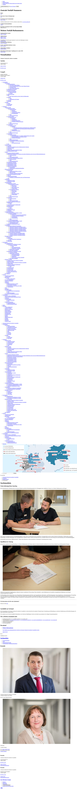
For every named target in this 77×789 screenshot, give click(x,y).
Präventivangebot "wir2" (11, 270)
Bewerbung (7, 277)
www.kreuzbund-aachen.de (15, 619)
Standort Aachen (8, 107)
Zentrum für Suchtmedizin (12, 166)
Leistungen (5, 106)
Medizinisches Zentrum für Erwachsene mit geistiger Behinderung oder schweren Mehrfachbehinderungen (26, 154)
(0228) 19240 (2, 51)
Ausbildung (7, 282)
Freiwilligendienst (8, 289)
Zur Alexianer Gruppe (5, 779)
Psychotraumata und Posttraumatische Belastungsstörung (24, 128)
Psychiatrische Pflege (15, 255)
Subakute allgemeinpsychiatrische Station (14, 150)
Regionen (4, 306)
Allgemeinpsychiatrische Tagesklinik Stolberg (17, 229)
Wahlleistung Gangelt (11, 181)
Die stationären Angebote (13, 184)
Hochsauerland (7, 313)
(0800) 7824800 (3, 34)
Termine (8, 103)
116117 (1, 24)
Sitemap (4, 781)
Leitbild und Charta (10, 94)
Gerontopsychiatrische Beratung (17, 121)
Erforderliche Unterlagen (16, 248)
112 (1, 17)
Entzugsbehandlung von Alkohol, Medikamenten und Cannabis (23, 135)
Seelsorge (9, 97)
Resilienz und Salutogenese (12, 271)
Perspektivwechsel (10, 267)
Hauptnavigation (6, 2)
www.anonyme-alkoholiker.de (36, 619)
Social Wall (9, 105)
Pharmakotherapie (10, 205)
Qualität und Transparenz (11, 91)
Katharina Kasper (8, 312)
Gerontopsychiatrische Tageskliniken (13, 232)
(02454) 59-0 (2, 78)
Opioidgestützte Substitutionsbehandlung (16, 140)
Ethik (8, 95)
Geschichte (9, 100)
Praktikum (7, 288)
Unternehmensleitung (11, 84)
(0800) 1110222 (3, 38)
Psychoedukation (15, 113)
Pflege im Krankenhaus (9, 169)
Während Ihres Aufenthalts (14, 249)
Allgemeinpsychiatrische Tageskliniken (14, 226)
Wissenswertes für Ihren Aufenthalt (18, 257)
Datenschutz (5, 783)
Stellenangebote (8, 276)
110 (1, 14)
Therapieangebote (8, 182)
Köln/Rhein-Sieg (8, 314)
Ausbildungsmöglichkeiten (12, 176)
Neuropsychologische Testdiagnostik (13, 204)
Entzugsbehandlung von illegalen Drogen (19, 136)
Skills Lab (9, 175)
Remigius (6, 319)
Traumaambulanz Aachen (11, 164)
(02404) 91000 (3, 41)
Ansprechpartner (10, 286)
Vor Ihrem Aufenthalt (13, 245)
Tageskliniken (14, 111)
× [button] (0, 7)
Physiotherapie (9, 206)
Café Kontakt (14, 186)
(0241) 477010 (3, 66)
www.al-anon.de (54, 619)
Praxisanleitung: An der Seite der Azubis (14, 285)
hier (7, 603)
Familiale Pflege (10, 263)
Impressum (5, 782)
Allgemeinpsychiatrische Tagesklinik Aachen (17, 227)
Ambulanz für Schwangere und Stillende (19, 214)
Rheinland (7, 320)
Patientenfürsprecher (10, 265)
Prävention (9, 101)
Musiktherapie (9, 202)
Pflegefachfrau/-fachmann (11, 284)
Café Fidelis (9, 240)
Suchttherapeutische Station (12, 151)
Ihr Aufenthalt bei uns (9, 243)
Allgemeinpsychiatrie (11, 108)
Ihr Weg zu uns (3, 68)
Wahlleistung (7, 179)
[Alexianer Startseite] (12, 6)
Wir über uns (7, 83)
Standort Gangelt (8, 144)
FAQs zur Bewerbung (11, 278)
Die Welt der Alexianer (11, 90)
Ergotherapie (9, 197)
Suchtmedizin (9, 133)
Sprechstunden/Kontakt (13, 115)
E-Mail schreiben (3, 751)
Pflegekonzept (9, 170)
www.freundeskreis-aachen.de (25, 619)
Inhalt (4, 1)
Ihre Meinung (7, 273)
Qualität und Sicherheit (9, 302)
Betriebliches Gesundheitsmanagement (12, 293)
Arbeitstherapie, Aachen (11, 183)
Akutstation (9, 145)
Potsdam (6, 318)
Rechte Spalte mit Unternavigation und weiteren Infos (12, 3)
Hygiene (11, 93)
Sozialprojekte (9, 238)
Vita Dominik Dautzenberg (14, 88)
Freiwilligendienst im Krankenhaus (13, 290)
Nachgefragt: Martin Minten (14, 85)
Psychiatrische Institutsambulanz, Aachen (14, 212)
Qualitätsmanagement (11, 303)
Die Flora (13, 192)
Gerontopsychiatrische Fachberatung (15, 173)
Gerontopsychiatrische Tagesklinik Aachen (17, 233)
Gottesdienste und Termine (14, 99)
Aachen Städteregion (8, 307)
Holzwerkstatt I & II (15, 187)
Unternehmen (5, 82)
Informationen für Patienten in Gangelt (14, 251)
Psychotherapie (10, 124)
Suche (4, 305)
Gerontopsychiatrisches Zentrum (13, 153)
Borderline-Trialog (10, 261)
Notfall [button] (17, 6)
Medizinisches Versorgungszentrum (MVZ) (15, 158)
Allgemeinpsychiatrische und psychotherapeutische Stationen (18, 348)
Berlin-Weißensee (8, 311)
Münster (6, 316)
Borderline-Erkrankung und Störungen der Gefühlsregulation (25, 127)
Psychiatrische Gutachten (11, 162)
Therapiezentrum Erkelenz (12, 163)
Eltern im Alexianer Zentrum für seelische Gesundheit (16, 262)
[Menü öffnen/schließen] (4, 6)
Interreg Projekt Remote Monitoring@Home (13, 435)
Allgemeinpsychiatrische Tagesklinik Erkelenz (17, 230)
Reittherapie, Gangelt (11, 209)
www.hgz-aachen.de (26, 21)
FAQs (8, 301)
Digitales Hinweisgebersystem (8, 786)
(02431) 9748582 (3, 43)
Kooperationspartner (10, 292)
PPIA (6, 287)
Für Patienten (5, 242)
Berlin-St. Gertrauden (9, 309)
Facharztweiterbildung (9, 280)
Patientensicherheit (12, 92)
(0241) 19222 (2, 19)
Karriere (4, 274)
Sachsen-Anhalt (8, 321)
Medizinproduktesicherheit (12, 304)
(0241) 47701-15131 (6, 749)
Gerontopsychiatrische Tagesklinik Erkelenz (17, 235)
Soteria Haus (9, 350)
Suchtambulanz (12, 167)
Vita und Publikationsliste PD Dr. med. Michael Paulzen (19, 86)
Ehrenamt (9, 237)
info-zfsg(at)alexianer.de (4, 765)
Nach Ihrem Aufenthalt (13, 250)
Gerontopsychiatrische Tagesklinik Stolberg (17, 234)
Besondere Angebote (8, 236)
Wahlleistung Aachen (11, 180)
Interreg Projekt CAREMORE (10, 295)
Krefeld (6, 315)
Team (10, 98)
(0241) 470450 (3, 46)
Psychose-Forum (10, 269)
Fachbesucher (5, 294)
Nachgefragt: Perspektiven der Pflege (13, 174)
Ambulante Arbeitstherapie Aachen (13, 386)
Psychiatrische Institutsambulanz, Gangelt (14, 220)
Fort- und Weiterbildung (9, 279)
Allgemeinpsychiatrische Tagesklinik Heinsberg (17, 231)
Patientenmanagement (16, 254)
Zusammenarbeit (8, 437)
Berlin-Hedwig (7, 310)
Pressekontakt (9, 104)
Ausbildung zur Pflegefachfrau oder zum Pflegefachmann (19, 177)
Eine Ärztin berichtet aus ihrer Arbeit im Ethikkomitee (19, 96)
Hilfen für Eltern (12, 172)
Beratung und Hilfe (8, 259)
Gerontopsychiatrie (10, 116)
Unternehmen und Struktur (12, 89)
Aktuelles (6, 102)
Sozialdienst (9, 210)
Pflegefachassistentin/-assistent (12, 283)
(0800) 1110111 (3, 37)
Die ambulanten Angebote (14, 189)
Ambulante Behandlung (16, 112)
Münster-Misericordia (9, 317)
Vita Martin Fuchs (12, 87)
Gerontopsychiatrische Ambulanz (18, 215)
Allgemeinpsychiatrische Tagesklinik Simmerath (18, 228)
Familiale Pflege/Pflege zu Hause (15, 171)
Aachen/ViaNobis (8, 308)
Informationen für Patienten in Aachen (14, 244)
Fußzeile (4, 4)
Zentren (6, 152)
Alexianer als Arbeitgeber (9, 275)
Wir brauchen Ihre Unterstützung (15, 239)
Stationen (13, 110)
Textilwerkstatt (14, 188)
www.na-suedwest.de (46, 619)
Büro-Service (14, 185)
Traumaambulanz (15, 217)
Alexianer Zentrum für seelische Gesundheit (15, 260)
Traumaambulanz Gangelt (11, 165)
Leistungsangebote (12, 109)
